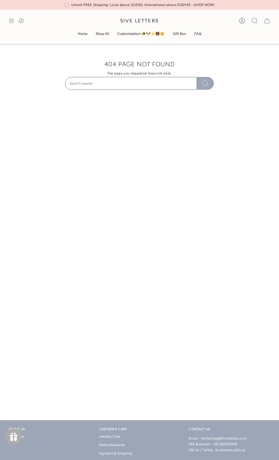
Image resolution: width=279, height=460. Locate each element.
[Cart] (267, 20)
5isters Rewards (112, 445)
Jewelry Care (109, 436)
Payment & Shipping (115, 453)
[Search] (205, 83)
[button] (102, 34)
